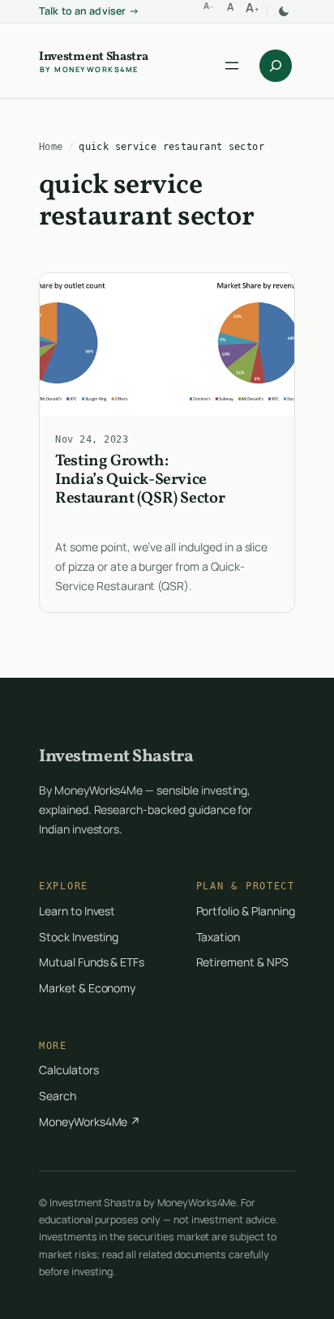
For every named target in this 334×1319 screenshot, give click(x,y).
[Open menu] (232, 66)
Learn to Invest (77, 911)
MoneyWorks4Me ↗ (89, 1121)
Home (51, 146)
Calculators (69, 1069)
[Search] (275, 65)
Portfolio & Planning (245, 911)
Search (57, 1095)
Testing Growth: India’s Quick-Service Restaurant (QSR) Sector (140, 480)
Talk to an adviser (89, 11)
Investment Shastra (93, 58)
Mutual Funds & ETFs (91, 962)
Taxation (218, 936)
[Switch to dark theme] (283, 11)
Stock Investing (78, 936)
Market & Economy (87, 988)
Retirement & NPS (242, 962)
